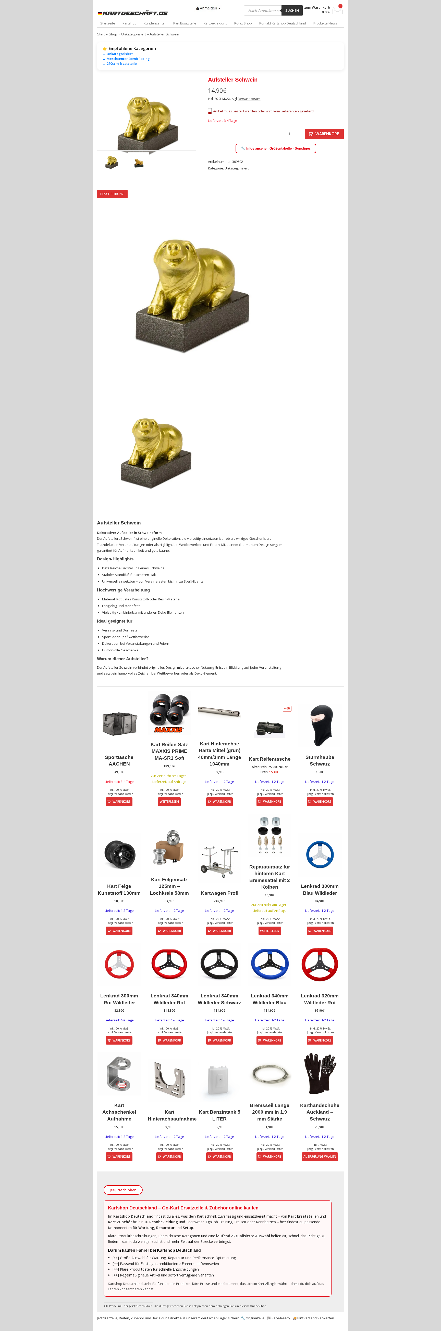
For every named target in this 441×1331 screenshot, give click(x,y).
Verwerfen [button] (325, 1318)
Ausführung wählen (319, 1156)
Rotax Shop (243, 23)
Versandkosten (249, 99)
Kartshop (129, 23)
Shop (113, 34)
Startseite (107, 23)
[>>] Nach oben (123, 1190)
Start (101, 34)
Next (203, 129)
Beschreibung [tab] (112, 193)
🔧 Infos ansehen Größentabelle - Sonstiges (276, 148)
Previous (89, 129)
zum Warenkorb (317, 7)
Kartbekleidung (215, 23)
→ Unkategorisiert (118, 53)
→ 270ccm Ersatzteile (120, 63)
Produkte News (325, 23)
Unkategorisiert (133, 34)
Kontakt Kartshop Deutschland (282, 23)
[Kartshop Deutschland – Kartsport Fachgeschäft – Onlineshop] (134, 13)
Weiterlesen (169, 801)
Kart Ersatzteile (184, 23)
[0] (337, 12)
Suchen (292, 10)
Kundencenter (155, 23)
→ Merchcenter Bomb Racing (126, 58)
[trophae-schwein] (146, 129)
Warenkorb (327, 134)
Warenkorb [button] (122, 801)
